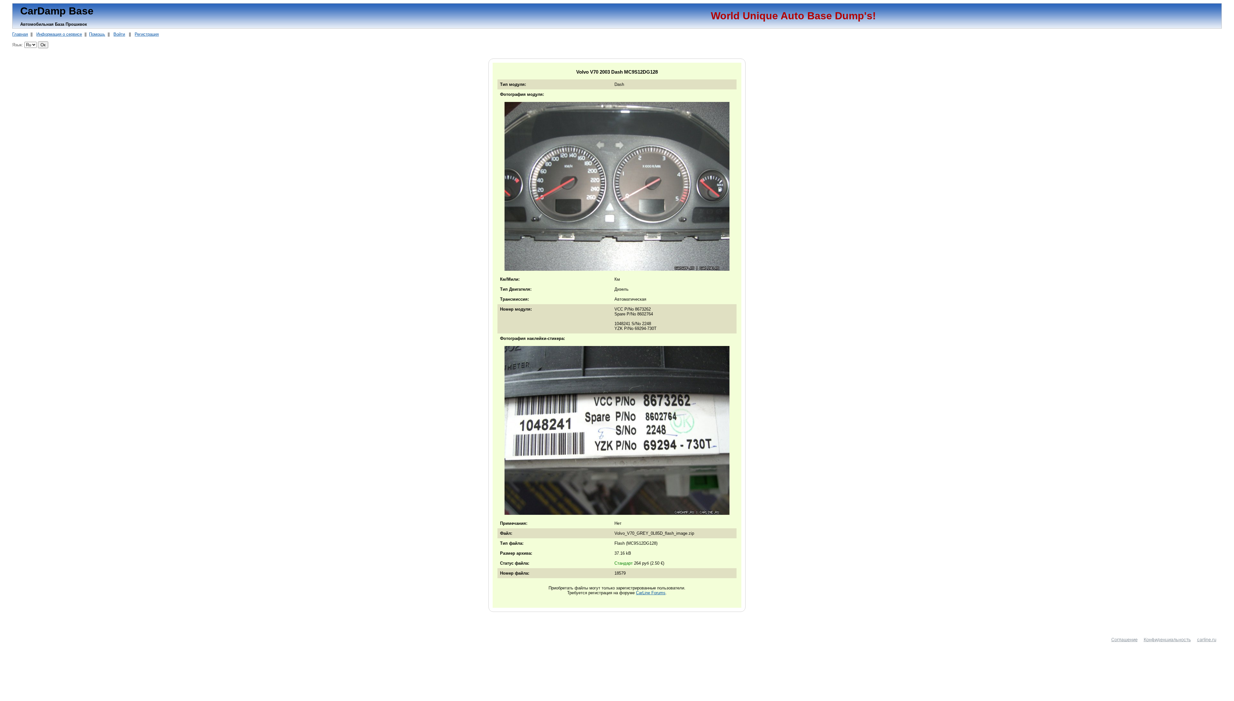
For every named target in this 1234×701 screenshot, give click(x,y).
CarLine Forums (651, 592)
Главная (20, 34)
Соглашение (1124, 639)
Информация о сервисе (59, 34)
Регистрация (147, 34)
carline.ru (1206, 639)
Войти (119, 34)
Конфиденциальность (1167, 639)
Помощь (97, 34)
